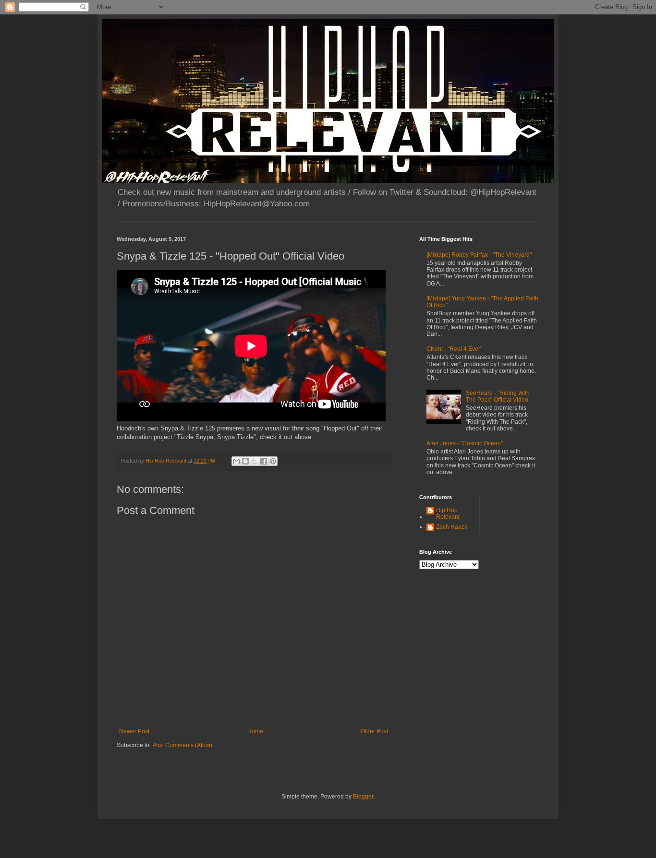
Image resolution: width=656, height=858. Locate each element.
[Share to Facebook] (263, 461)
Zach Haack (451, 527)
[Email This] (236, 461)
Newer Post (134, 731)
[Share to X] (254, 461)
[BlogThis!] (245, 461)
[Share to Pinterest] (273, 461)
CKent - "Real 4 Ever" (454, 349)
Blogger (363, 796)
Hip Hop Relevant (448, 513)
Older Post (374, 731)
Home (255, 731)
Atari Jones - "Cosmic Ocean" (464, 443)
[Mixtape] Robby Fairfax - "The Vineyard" (479, 254)
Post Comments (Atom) (182, 745)
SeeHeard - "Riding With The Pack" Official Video (498, 396)
